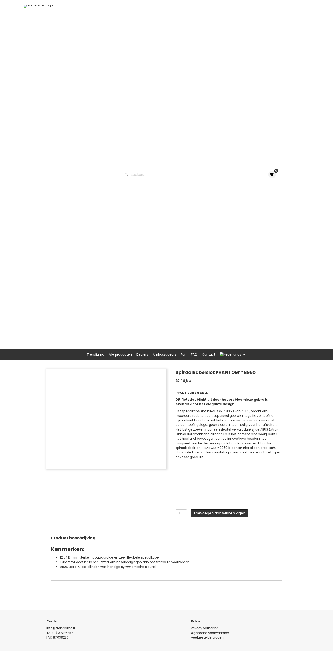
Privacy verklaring (204, 628)
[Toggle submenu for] (244, 354)
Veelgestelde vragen (207, 637)
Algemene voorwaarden (210, 633)
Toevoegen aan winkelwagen (219, 513)
